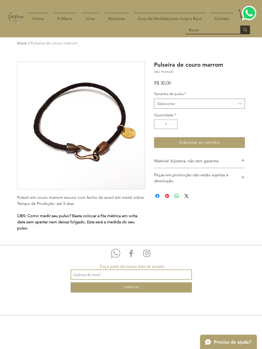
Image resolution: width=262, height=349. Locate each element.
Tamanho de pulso (170, 93)
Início (22, 43)
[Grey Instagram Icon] (146, 253)
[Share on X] (186, 196)
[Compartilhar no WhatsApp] (177, 196)
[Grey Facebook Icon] (131, 253)
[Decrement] (158, 124)
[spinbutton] (165, 124)
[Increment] (173, 124)
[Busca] (245, 30)
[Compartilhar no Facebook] (157, 196)
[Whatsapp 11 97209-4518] (115, 253)
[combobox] (199, 104)
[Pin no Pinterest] (167, 196)
